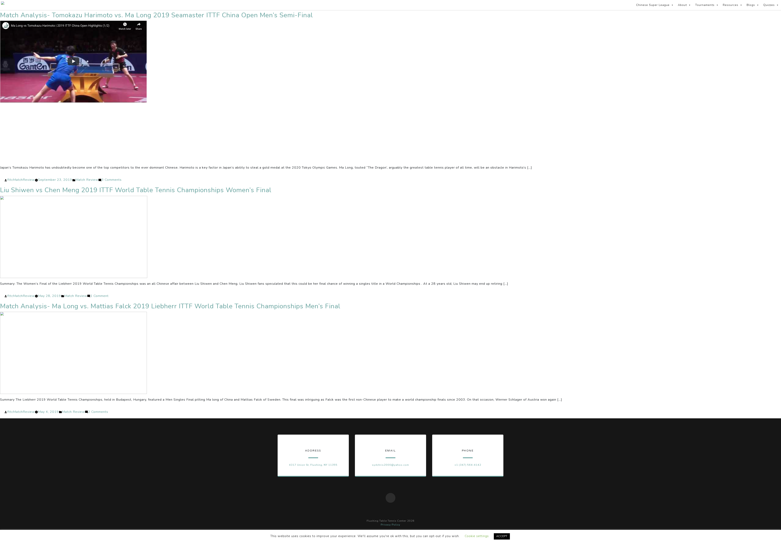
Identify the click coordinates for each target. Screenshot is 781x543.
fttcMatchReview (21, 180)
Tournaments (704, 5)
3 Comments (111, 180)
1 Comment (99, 296)
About (682, 5)
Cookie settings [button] (477, 536)
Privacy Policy (390, 525)
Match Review (86, 180)
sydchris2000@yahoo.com (390, 465)
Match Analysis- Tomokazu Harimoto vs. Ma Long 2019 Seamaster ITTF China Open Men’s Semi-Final (156, 15)
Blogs (751, 5)
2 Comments (98, 412)
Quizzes (769, 5)
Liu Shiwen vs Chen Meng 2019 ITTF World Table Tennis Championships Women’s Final (136, 190)
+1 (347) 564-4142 (467, 465)
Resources (730, 5)
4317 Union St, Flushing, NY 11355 (313, 465)
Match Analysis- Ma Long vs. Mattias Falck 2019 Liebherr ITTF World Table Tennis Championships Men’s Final (170, 306)
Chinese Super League (653, 5)
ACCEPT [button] (501, 536)
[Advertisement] (390, 134)
